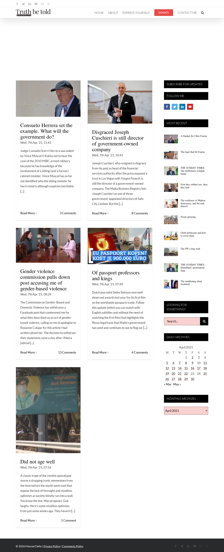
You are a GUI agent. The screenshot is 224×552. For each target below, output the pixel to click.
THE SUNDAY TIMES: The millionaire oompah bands (193, 170)
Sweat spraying (188, 216)
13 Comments (67, 352)
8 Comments (140, 213)
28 (179, 379)
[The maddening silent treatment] (171, 285)
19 (167, 373)
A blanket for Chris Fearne (194, 136)
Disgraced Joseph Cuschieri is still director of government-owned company (118, 140)
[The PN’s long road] (171, 252)
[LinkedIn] (182, 107)
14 (179, 368)
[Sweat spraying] (171, 221)
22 (186, 373)
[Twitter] (175, 107)
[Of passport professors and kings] (120, 246)
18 (205, 368)
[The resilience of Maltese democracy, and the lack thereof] (171, 204)
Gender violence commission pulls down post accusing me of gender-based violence (45, 279)
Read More (27, 213)
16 (192, 368)
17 (199, 368)
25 (205, 373)
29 (186, 379)
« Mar (168, 384)
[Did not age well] (48, 410)
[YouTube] (190, 107)
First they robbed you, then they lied (194, 186)
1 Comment (68, 520)
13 (173, 368)
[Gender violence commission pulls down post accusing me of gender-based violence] (48, 245)
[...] (22, 191)
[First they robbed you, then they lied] (171, 188)
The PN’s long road (190, 248)
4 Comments (140, 352)
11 (205, 363)
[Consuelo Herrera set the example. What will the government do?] (48, 99)
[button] (202, 12)
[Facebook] (167, 107)
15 (186, 368)
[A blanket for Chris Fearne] (171, 140)
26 (167, 379)
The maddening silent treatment (191, 283)
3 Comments (68, 213)
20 (173, 373)
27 (173, 379)
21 (179, 373)
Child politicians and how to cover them (193, 234)
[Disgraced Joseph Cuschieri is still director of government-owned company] (120, 102)
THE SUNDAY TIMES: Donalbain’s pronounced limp (193, 267)
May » (177, 384)
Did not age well (37, 461)
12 (167, 368)
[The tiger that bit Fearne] (171, 156)
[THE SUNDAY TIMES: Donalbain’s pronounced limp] (171, 268)
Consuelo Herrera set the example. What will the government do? (46, 130)
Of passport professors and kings (116, 275)
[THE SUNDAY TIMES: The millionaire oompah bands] (171, 172)
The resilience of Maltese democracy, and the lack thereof (193, 203)
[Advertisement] (112, 44)
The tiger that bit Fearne (193, 151)
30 (192, 379)
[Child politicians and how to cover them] (171, 237)
